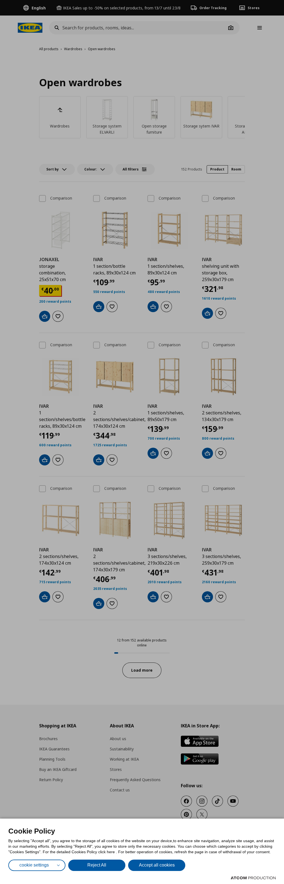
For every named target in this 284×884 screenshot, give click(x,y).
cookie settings (34, 865)
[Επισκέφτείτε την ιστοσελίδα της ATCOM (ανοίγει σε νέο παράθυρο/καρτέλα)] (253, 878)
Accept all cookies (157, 865)
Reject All (96, 865)
